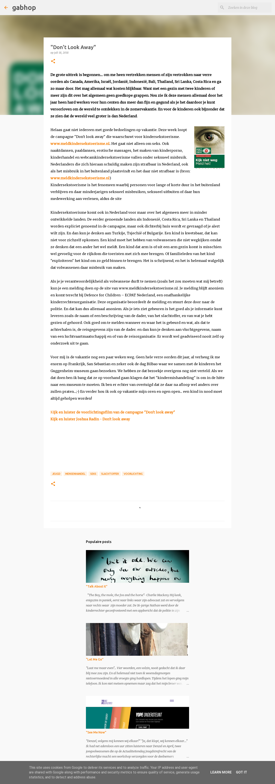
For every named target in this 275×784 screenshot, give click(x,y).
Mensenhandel (75, 473)
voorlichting (133, 473)
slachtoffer (110, 473)
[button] (53, 61)
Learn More (221, 772)
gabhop (24, 7)
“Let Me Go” (95, 659)
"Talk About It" (96, 586)
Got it (241, 772)
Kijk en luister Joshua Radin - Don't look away (90, 419)
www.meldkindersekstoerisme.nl (80, 143)
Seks (93, 473)
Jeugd (56, 473)
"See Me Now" (96, 732)
